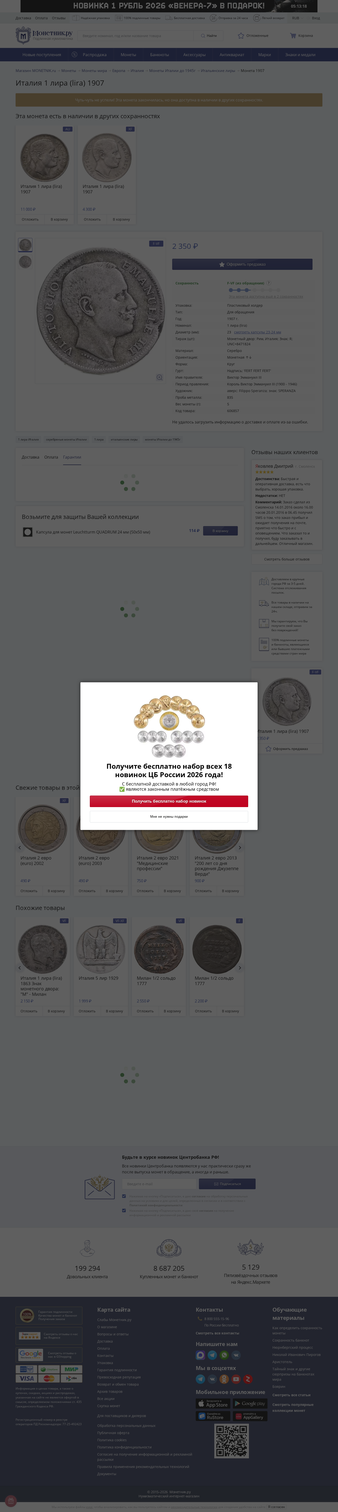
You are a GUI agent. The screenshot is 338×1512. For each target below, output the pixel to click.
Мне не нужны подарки (169, 816)
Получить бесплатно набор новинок (169, 801)
